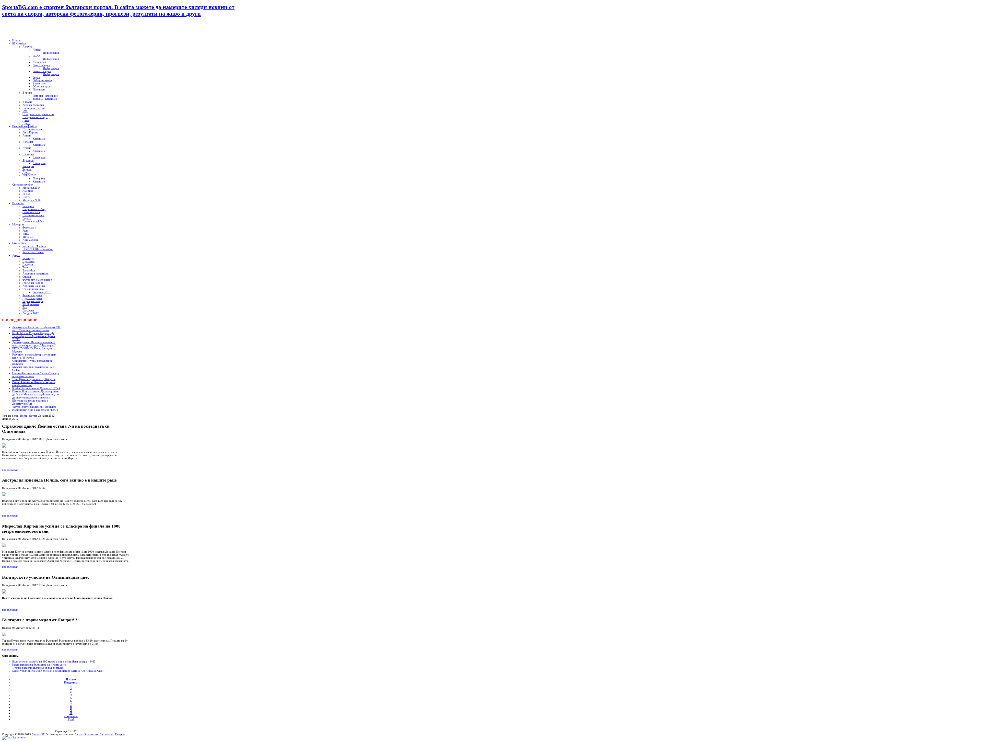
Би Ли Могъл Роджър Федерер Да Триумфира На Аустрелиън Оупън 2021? (33, 336)
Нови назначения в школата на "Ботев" (35, 409)
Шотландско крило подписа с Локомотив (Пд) (30, 402)
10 (71, 713)
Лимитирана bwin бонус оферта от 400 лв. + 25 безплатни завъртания (36, 328)
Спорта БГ (38, 734)
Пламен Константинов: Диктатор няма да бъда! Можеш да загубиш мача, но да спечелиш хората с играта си (35, 394)
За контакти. (91, 734)
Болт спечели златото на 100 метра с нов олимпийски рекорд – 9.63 (54, 661)
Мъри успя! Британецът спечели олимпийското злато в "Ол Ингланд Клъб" (58, 670)
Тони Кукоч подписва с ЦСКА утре (33, 379)
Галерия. (120, 734)
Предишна (71, 682)
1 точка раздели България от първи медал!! (38, 667)
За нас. (79, 734)
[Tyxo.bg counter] (14, 737)
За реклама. (106, 734)
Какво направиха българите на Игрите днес (39, 664)
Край (71, 719)
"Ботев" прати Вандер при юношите (34, 406)
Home (23, 415)
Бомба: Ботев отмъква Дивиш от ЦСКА (36, 388)
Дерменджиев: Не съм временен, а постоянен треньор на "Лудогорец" (33, 344)
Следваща (71, 716)
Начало (71, 679)
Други (33, 415)
